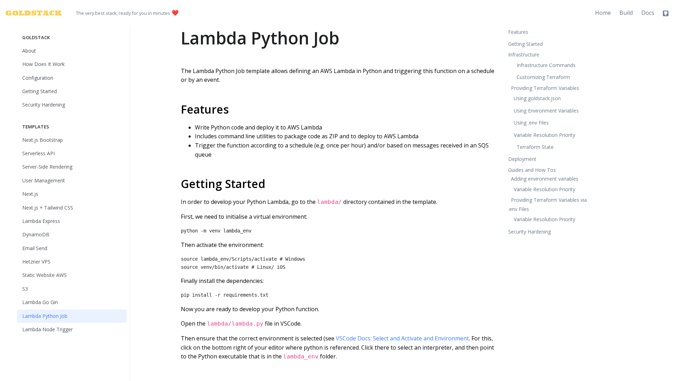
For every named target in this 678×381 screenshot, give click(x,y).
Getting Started (39, 91)
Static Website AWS (44, 275)
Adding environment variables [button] (544, 178)
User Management (43, 180)
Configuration (37, 77)
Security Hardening (43, 104)
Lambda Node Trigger (47, 329)
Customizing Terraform (543, 77)
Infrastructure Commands (546, 65)
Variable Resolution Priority (544, 135)
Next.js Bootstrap (42, 140)
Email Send (34, 248)
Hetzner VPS (36, 261)
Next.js (30, 193)
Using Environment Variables (546, 110)
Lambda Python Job (44, 316)
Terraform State (535, 147)
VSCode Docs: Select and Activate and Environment (402, 338)
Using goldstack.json (537, 98)
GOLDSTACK (29, 12)
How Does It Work (43, 64)
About (29, 50)
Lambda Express (41, 221)
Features (205, 109)
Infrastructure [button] (523, 54)
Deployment (522, 159)
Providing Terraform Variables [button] (545, 88)
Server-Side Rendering (47, 166)
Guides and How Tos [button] (532, 170)
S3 (25, 288)
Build (626, 13)
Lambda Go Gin (40, 302)
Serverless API (38, 153)
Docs (647, 13)
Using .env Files (531, 122)
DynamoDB (35, 234)
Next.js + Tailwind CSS (47, 207)
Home (603, 13)
